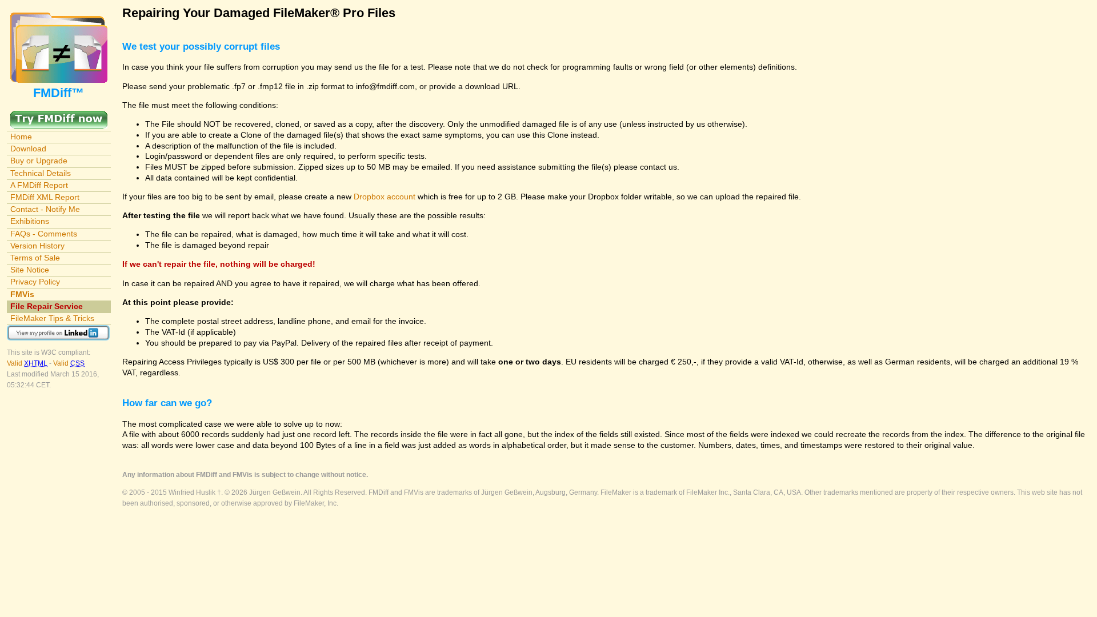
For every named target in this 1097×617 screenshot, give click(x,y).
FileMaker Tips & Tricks (52, 318)
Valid (27, 363)
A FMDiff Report (39, 185)
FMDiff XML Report (44, 197)
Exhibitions (29, 221)
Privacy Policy (35, 281)
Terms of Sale (35, 257)
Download (28, 148)
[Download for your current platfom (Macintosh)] (58, 116)
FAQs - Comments (43, 233)
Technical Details (40, 173)
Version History (37, 245)
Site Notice (29, 269)
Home (21, 136)
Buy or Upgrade (38, 160)
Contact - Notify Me (45, 209)
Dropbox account (384, 196)
